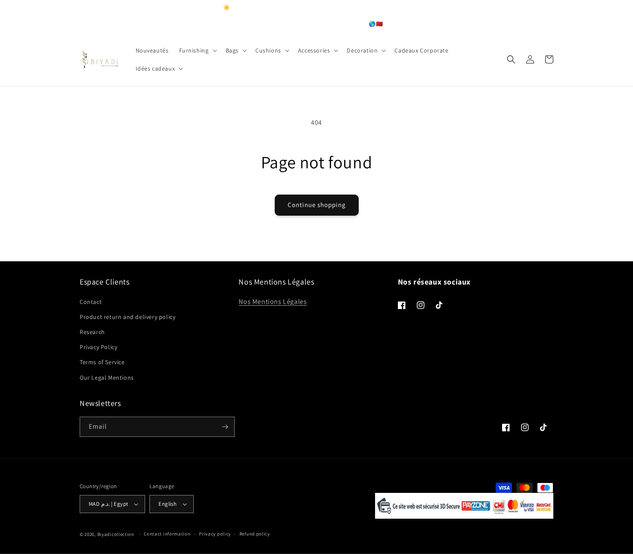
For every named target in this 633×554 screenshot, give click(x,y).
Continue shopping (317, 205)
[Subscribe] (224, 427)
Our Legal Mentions (107, 377)
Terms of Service (102, 362)
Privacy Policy (98, 347)
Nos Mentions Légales (273, 301)
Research (92, 332)
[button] (197, 50)
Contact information (167, 534)
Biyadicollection (115, 534)
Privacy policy (215, 534)
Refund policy (254, 534)
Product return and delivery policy (127, 317)
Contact (91, 302)
